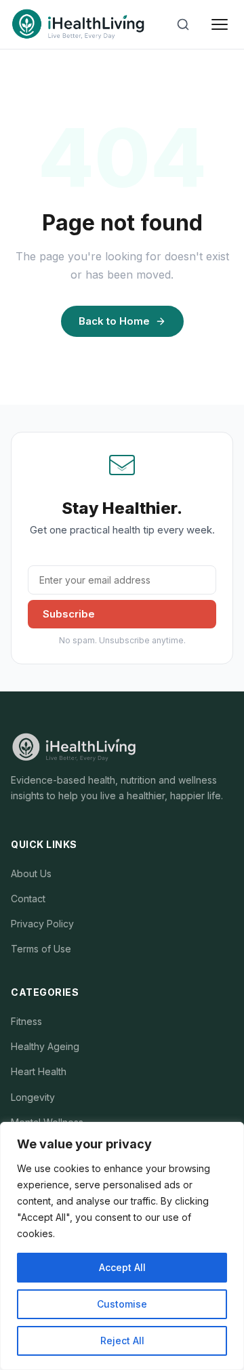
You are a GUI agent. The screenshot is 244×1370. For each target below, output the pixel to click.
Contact (28, 898)
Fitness (26, 1021)
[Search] (183, 24)
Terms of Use (41, 948)
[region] (122, 1246)
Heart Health (38, 1071)
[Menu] (219, 24)
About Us (31, 873)
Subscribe (69, 613)
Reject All (122, 1340)
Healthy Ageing (45, 1046)
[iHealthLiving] (78, 24)
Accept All (122, 1267)
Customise (122, 1304)
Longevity (33, 1097)
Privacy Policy (42, 923)
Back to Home (114, 321)
